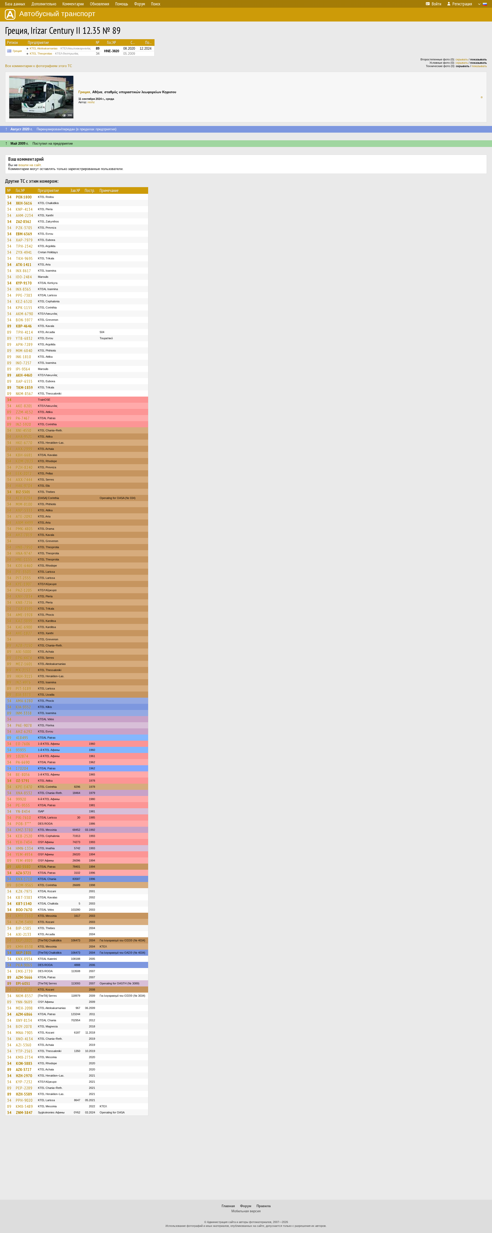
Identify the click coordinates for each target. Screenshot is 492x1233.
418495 (22, 737)
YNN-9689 (24, 1001)
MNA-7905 (24, 1032)
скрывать (462, 59)
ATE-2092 (24, 516)
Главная (228, 1206)
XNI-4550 (23, 430)
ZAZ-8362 (23, 221)
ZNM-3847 (24, 1112)
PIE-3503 (23, 571)
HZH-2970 (24, 1075)
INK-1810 (23, 356)
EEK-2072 (24, 473)
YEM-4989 (24, 860)
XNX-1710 (24, 878)
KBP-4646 (24, 325)
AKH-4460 (24, 375)
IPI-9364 (23, 368)
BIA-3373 (23, 694)
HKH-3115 (24, 676)
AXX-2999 (24, 448)
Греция (17, 50)
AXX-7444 (24, 479)
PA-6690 (23, 762)
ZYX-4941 (24, 252)
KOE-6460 (24, 565)
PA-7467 (23, 418)
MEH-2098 (24, 1008)
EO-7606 (23, 743)
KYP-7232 (24, 1081)
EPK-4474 (24, 657)
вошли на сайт (29, 165)
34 (9, 196)
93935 (21, 749)
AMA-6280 (24, 700)
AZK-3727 (24, 1069)
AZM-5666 (24, 977)
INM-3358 (24, 713)
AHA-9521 (24, 436)
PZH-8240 (24, 467)
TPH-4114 (24, 332)
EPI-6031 (23, 983)
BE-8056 (23, 774)
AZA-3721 (23, 872)
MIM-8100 (24, 504)
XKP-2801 (24, 940)
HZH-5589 (24, 1094)
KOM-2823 (24, 461)
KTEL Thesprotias (54, 53)
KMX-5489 (24, 1106)
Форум (245, 1206)
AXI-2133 (23, 934)
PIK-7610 (23, 817)
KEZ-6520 (24, 301)
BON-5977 (24, 319)
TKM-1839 (24, 387)
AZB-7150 (24, 645)
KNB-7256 (24, 602)
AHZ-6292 (24, 731)
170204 (22, 768)
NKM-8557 (24, 995)
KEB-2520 (24, 835)
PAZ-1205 (24, 590)
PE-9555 (23, 805)
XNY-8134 (24, 1020)
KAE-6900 (24, 627)
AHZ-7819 (24, 534)
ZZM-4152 (24, 411)
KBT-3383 (24, 897)
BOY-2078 (24, 1026)
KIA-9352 (23, 706)
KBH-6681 (24, 455)
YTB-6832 (24, 338)
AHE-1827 (24, 633)
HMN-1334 (24, 848)
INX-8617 (23, 270)
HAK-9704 (24, 485)
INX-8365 (23, 289)
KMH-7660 (24, 915)
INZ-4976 (23, 682)
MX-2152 (23, 670)
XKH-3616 (24, 203)
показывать (479, 66)
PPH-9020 (24, 1100)
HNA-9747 (24, 553)
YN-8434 (23, 811)
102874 (22, 756)
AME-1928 (24, 614)
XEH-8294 (24, 498)
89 (9, 325)
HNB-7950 (24, 547)
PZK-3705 (24, 227)
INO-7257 (24, 362)
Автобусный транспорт (57, 14)
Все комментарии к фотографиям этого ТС (38, 66)
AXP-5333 (24, 510)
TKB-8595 (24, 608)
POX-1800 (24, 196)
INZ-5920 (23, 424)
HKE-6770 (24, 442)
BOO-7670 (24, 909)
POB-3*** (23, 823)
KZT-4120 (24, 989)
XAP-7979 (24, 239)
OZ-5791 (22, 780)
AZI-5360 (23, 1044)
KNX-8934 (24, 958)
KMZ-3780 (24, 829)
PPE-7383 (24, 295)
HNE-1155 (24, 559)
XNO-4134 (24, 1038)
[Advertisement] (246, 1160)
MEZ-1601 (24, 663)
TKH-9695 (24, 258)
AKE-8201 (24, 405)
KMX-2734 (24, 1057)
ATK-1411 (24, 264)
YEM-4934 (24, 854)
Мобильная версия (246, 1211)
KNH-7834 (24, 596)
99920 (21, 799)
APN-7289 (24, 344)
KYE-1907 (24, 584)
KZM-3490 (24, 921)
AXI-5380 (23, 866)
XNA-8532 (24, 792)
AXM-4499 (24, 522)
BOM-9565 (24, 885)
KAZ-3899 (24, 620)
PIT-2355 (23, 577)
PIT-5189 (23, 688)
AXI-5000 (23, 651)
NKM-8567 (24, 393)
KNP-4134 (24, 209)
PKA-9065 (24, 965)
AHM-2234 (24, 215)
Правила (264, 1206)
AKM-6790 (24, 313)
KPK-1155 (24, 307)
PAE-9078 (24, 725)
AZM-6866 (24, 1014)
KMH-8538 (24, 946)
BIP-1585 (23, 928)
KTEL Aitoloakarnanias (60, 48)
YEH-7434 (24, 842)
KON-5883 (24, 1063)
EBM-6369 (24, 233)
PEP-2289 (24, 1087)
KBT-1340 (24, 903)
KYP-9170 (24, 282)
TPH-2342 (24, 246)
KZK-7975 (24, 891)
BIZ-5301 (23, 491)
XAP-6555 (24, 381)
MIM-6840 (24, 350)
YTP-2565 (24, 1051)
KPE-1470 (24, 786)
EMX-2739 (24, 971)
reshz (91, 102)
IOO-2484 (24, 276)
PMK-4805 (24, 528)
